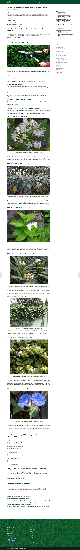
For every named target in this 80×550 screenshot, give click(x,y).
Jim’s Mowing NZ (33, 37)
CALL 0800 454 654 (10, 535)
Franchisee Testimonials (57, 525)
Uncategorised (58, 73)
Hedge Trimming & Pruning (11, 527)
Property (8, 529)
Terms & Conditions (57, 538)
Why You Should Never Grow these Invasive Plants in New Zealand (27, 7)
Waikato (31, 527)
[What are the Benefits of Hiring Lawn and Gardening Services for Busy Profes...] (79, 275)
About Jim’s (55, 531)
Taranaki (31, 533)
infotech (18, 9)
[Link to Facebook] (72, 548)
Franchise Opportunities (57, 522)
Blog (54, 534)
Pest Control (58, 70)
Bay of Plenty (32, 529)
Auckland (31, 525)
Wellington (32, 537)
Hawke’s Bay (32, 531)
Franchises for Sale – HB (60, 51)
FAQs (54, 527)
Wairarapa (31, 535)
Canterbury (32, 540)
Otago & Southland (33, 542)
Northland (31, 522)
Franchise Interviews (59, 45)
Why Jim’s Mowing (57, 523)
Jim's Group (24, 548)
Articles (14, 9)
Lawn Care (58, 69)
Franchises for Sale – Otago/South (62, 57)
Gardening (58, 65)
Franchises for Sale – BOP (60, 50)
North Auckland (32, 523)
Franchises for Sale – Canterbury (62, 63)
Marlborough (32, 538)
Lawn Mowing (9, 522)
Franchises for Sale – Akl (60, 48)
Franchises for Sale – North (61, 55)
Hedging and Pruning (59, 68)
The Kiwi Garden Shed (57, 533)
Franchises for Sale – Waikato (61, 61)
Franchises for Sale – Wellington (61, 62)
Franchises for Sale (59, 47)
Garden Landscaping (10, 525)
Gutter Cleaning (58, 66)
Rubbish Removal (59, 72)
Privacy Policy (56, 536)
